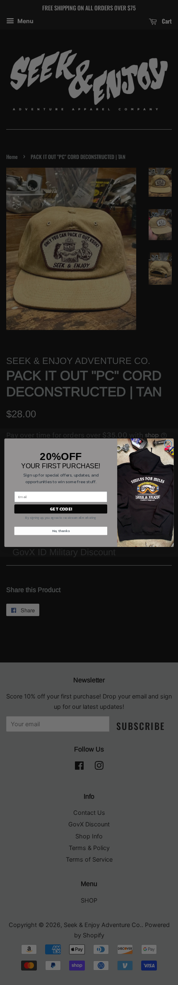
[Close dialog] (168, 444)
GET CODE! (61, 509)
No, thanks (61, 531)
